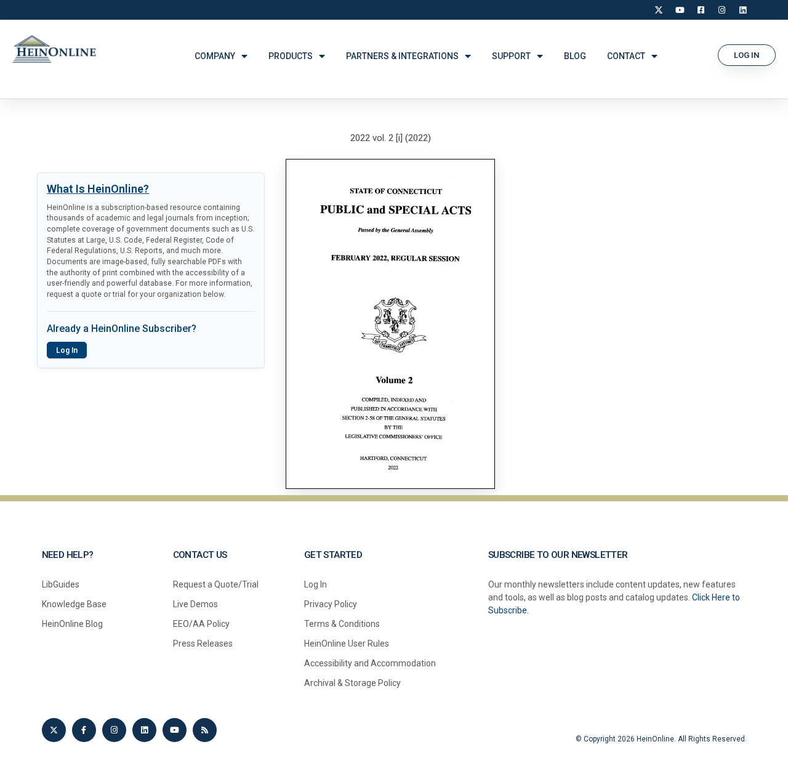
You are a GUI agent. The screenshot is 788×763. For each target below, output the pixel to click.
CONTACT (626, 56)
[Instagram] (721, 10)
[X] (659, 10)
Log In (67, 350)
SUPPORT (511, 56)
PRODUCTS (290, 56)
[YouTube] (679, 10)
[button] (747, 55)
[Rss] (205, 730)
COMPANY (215, 56)
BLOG (575, 56)
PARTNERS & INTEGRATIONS (402, 56)
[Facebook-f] (84, 730)
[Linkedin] (144, 730)
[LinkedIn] (742, 10)
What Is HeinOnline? (98, 188)
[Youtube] (175, 730)
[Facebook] (700, 10)
